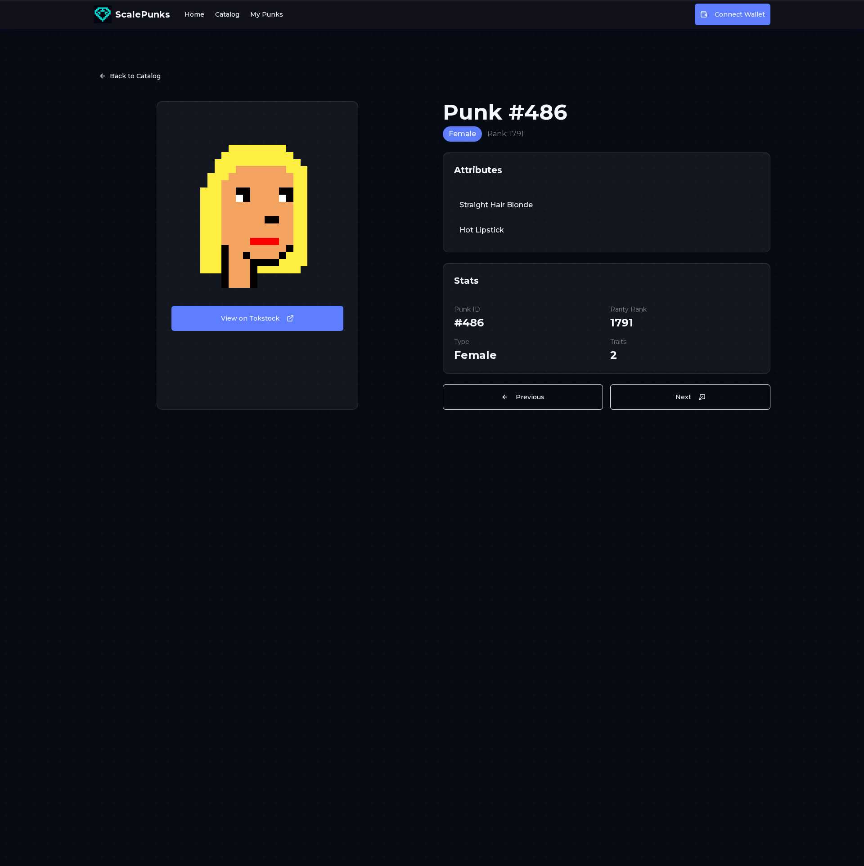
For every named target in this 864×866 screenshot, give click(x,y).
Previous (530, 397)
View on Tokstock (250, 318)
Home (194, 14)
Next (683, 397)
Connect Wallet (740, 14)
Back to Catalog (135, 76)
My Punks (266, 14)
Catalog (227, 14)
